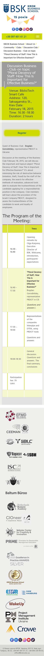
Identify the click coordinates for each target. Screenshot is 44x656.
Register (22, 133)
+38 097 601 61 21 (16, 36)
